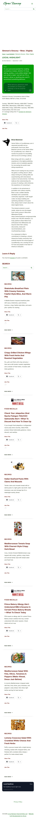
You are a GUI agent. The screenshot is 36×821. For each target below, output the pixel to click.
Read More (8, 330)
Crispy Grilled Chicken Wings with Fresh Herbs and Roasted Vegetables (17, 355)
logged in (13, 258)
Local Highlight (11, 57)
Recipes (8, 284)
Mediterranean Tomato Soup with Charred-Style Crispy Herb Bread (17, 546)
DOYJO (11, 789)
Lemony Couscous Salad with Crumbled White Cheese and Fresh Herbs (17, 741)
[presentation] (18, 275)
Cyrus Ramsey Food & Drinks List (17, 814)
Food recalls (10, 409)
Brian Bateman (7, 60)
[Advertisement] (18, 30)
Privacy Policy (18, 802)
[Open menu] (32, 3)
